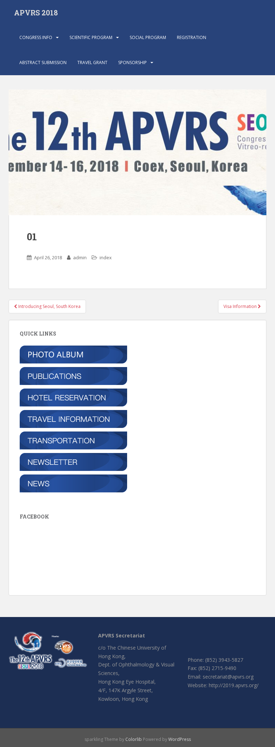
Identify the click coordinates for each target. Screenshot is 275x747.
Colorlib (133, 739)
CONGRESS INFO (35, 37)
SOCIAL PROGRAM (148, 37)
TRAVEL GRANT (92, 62)
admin (80, 257)
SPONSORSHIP (132, 62)
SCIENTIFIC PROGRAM (90, 37)
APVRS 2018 (36, 12)
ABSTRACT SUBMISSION (43, 62)
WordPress (179, 739)
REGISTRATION (191, 37)
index (106, 257)
